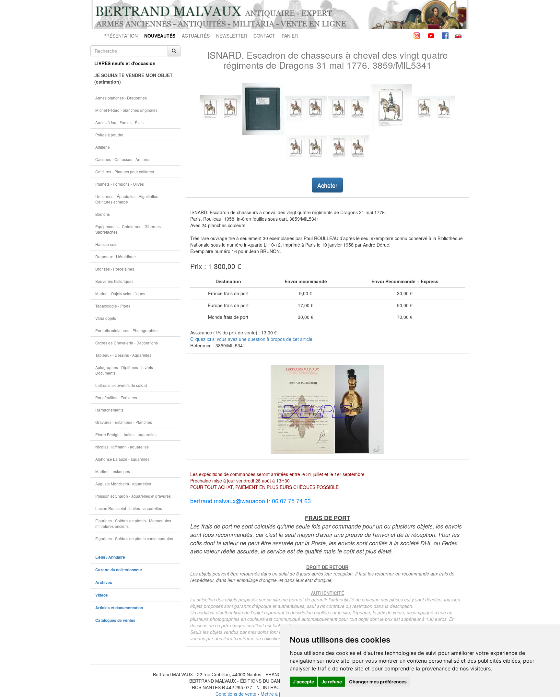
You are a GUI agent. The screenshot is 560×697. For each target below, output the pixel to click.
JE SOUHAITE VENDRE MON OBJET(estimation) (133, 78)
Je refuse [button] (331, 681)
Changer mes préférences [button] (378, 681)
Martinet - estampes (112, 471)
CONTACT (264, 35)
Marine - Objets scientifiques (120, 293)
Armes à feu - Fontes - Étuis (119, 122)
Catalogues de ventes (115, 620)
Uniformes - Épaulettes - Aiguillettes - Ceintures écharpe (127, 198)
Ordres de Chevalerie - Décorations (126, 342)
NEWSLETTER (231, 35)
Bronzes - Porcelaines (114, 269)
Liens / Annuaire (110, 557)
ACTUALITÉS (196, 35)
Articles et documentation (119, 607)
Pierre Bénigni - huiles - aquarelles (126, 434)
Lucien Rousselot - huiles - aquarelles (128, 508)
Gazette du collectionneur (118, 570)
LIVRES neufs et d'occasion (125, 63)
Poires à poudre (109, 134)
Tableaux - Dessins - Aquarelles (123, 355)
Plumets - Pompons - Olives (119, 184)
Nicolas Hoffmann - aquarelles (122, 446)
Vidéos (101, 595)
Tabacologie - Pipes (112, 305)
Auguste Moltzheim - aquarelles (123, 483)
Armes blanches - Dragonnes (121, 97)
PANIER (290, 35)
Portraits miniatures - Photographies (126, 330)
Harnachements (109, 409)
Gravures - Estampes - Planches (123, 422)
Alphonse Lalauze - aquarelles (122, 459)
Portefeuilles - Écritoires (116, 397)
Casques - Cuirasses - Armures (122, 159)
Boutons (102, 214)
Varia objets (105, 318)
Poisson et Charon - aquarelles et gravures (133, 496)
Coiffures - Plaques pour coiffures (124, 171)
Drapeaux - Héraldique (115, 256)
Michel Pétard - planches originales (126, 110)
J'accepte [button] (303, 681)
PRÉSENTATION (120, 35)
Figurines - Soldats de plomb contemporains (134, 538)
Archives (103, 582)
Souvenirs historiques (114, 281)
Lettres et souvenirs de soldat (121, 385)
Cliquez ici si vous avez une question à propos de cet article (251, 339)
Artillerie (102, 147)
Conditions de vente (236, 694)
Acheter (327, 185)
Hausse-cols (106, 244)
